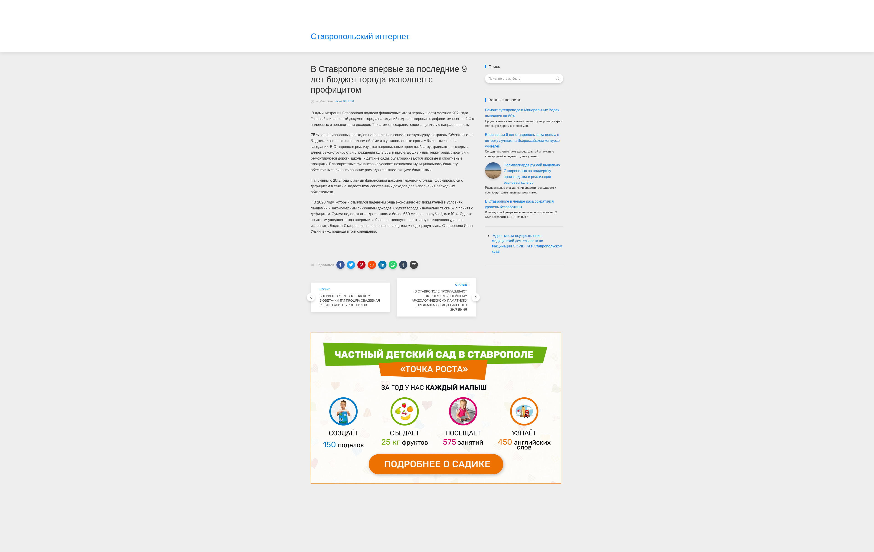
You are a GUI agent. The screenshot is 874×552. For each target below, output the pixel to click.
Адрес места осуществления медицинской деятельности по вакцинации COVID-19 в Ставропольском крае (527, 243)
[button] (340, 265)
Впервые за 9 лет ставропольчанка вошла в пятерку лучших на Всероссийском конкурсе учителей (522, 140)
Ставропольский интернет (360, 36)
